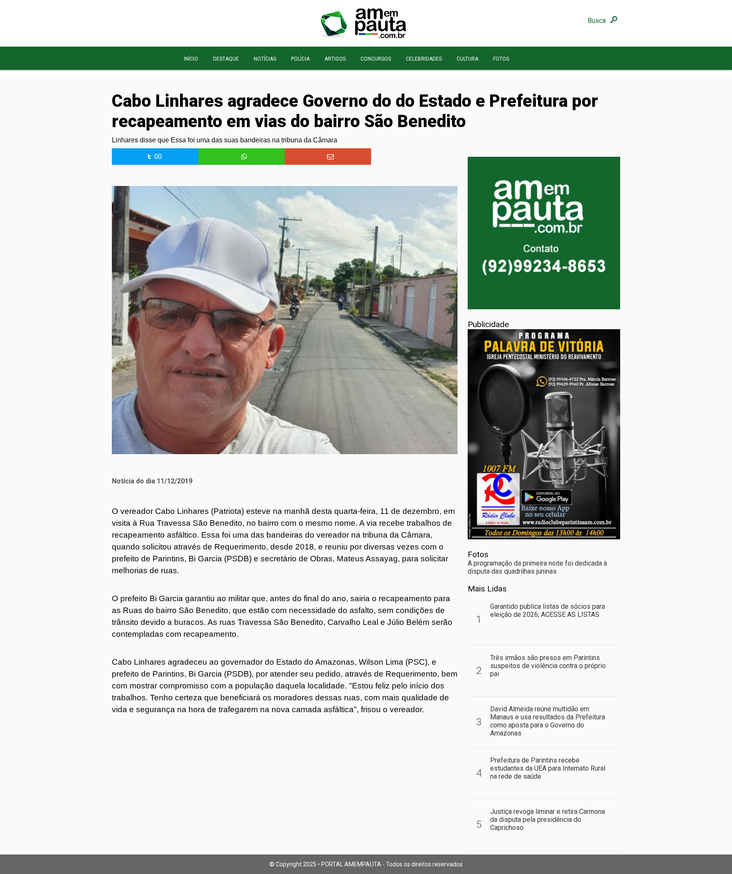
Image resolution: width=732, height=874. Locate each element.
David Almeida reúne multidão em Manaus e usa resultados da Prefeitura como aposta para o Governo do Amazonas (547, 721)
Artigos (335, 59)
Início (191, 59)
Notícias (265, 59)
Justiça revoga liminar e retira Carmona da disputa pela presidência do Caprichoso (547, 819)
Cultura (467, 59)
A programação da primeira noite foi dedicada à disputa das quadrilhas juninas (537, 567)
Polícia (300, 59)
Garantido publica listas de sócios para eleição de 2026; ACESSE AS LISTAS (547, 610)
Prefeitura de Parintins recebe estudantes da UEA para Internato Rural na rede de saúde (547, 768)
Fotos (501, 59)
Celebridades (424, 59)
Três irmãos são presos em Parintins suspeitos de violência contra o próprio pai (548, 666)
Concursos (375, 59)
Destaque (226, 59)
